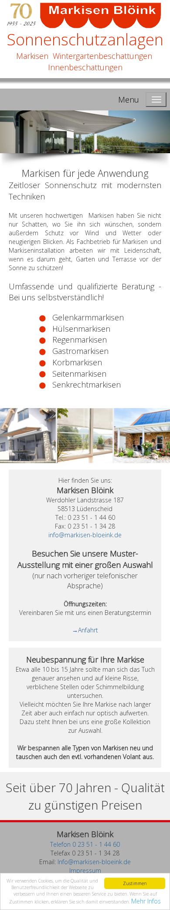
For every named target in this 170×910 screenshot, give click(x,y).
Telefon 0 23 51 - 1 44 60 (85, 844)
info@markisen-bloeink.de (85, 535)
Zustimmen (135, 883)
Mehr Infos (146, 901)
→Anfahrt (85, 630)
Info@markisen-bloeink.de (94, 862)
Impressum (85, 870)
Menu (128, 99)
